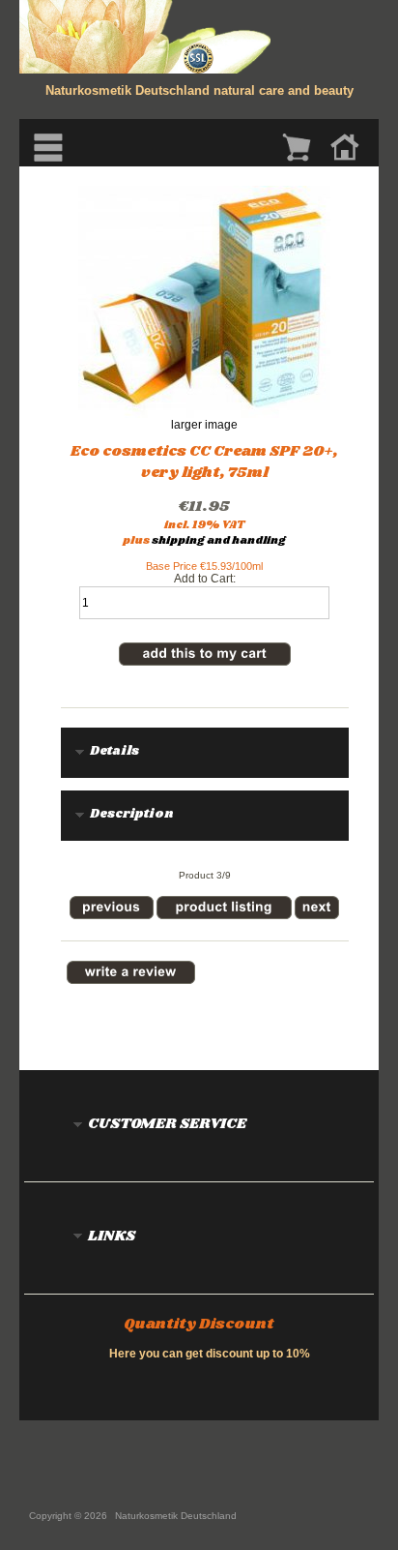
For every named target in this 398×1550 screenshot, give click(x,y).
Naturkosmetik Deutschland (176, 1515)
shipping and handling (219, 541)
